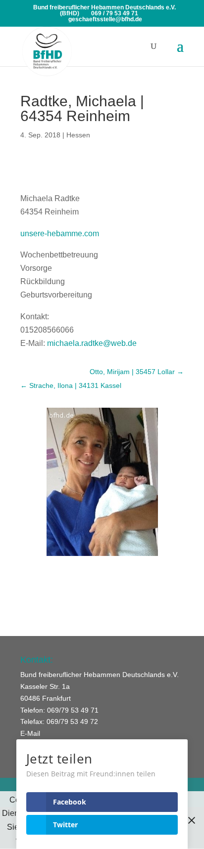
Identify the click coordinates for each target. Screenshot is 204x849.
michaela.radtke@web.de (92, 343)
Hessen (78, 135)
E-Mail (30, 733)
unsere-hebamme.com (59, 233)
